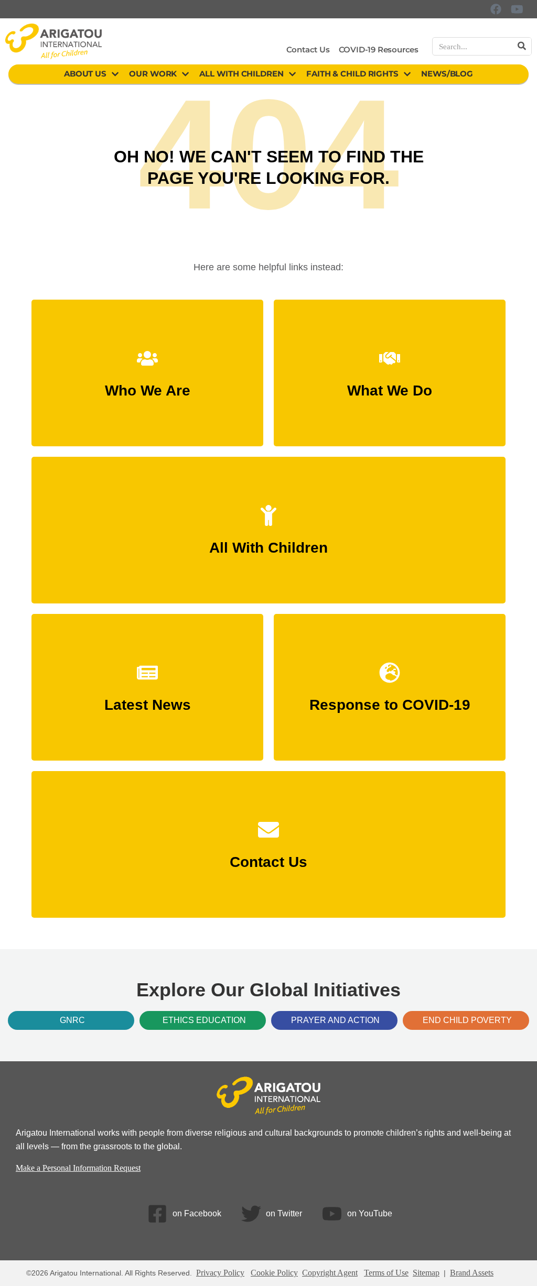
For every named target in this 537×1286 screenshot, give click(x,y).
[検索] (522, 46)
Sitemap (426, 1272)
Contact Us (308, 49)
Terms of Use (386, 1272)
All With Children (241, 74)
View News (147, 700)
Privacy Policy (220, 1272)
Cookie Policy (274, 1272)
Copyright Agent (330, 1272)
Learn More (147, 386)
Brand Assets (471, 1272)
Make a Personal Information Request (78, 1167)
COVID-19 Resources (378, 49)
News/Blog (447, 74)
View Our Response (389, 700)
